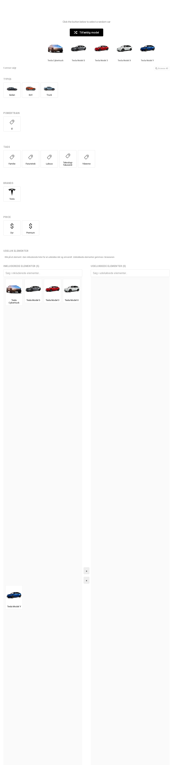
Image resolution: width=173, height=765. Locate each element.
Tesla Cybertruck (14, 301)
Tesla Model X (72, 300)
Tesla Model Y (14, 606)
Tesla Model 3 (52, 300)
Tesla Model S (33, 300)
